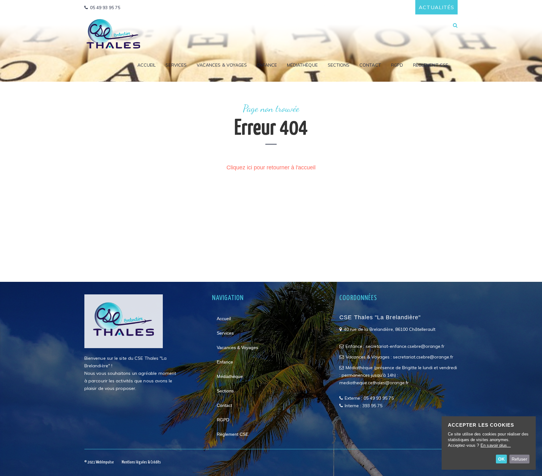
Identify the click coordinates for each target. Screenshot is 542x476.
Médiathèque (302, 65)
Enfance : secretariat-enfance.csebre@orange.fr (395, 346)
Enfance (267, 65)
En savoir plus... (496, 445)
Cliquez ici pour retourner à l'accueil (271, 167)
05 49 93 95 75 (105, 7)
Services (176, 65)
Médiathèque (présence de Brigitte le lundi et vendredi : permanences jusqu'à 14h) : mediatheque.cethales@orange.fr (398, 375)
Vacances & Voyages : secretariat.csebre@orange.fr (399, 357)
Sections (339, 65)
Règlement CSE (430, 65)
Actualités (436, 7)
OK (501, 459)
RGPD (397, 65)
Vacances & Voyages (222, 65)
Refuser (519, 459)
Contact (370, 65)
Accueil (146, 65)
